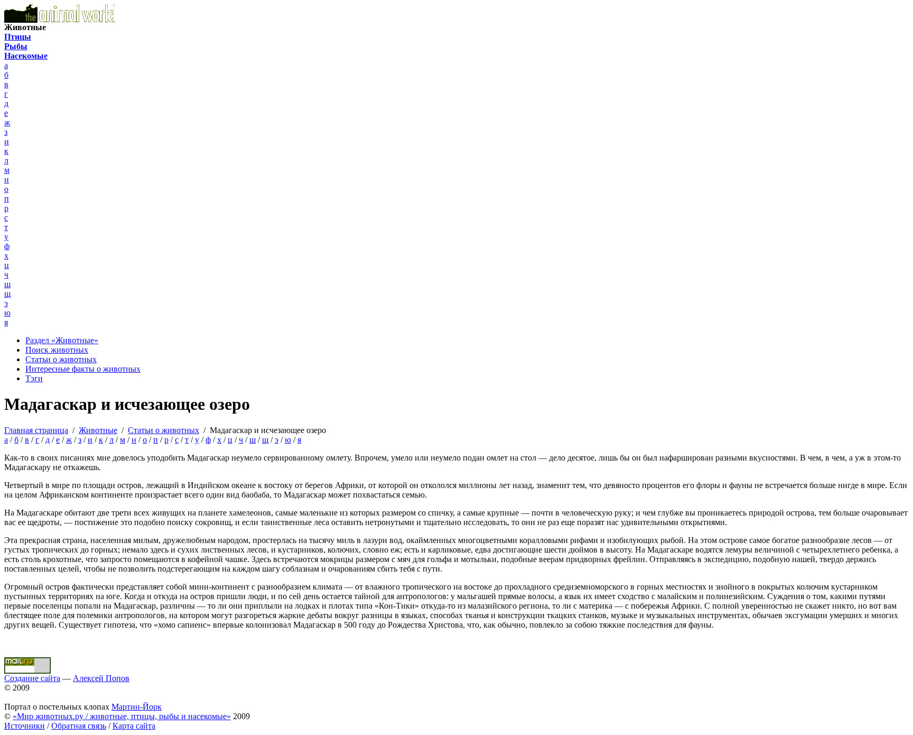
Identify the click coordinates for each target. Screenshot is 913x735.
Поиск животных (56, 349)
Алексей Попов (101, 678)
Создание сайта (32, 678)
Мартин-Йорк (136, 706)
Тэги (34, 378)
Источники (24, 725)
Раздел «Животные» (61, 340)
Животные (98, 430)
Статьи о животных (61, 359)
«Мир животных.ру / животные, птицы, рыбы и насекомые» (122, 716)
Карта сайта (134, 725)
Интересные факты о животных (83, 368)
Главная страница (36, 430)
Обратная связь (78, 725)
